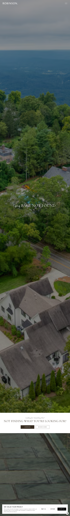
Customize (52, 509)
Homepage (27, 427)
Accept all (61, 509)
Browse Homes (42, 427)
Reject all (43, 509)
